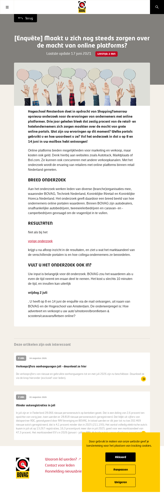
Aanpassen (120, 469)
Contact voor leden (60, 465)
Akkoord (120, 457)
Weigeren (120, 482)
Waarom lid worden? (61, 459)
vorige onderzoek (40, 241)
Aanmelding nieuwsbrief (64, 471)
